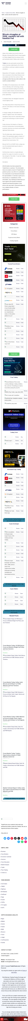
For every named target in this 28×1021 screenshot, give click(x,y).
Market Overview (14, 227)
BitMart (3, 921)
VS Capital (4, 905)
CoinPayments (5, 940)
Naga (2, 897)
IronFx (2, 907)
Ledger (3, 937)
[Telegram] (18, 841)
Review (18, 268)
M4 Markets (4, 891)
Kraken (3, 926)
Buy (22, 437)
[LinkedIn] (25, 838)
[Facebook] (8, 838)
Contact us (4, 872)
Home (3, 12)
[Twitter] (5, 838)
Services (3, 859)
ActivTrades (4, 883)
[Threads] (18, 838)
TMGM (3, 886)
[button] (26, 3)
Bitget (2, 918)
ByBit (2, 929)
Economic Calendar (6, 856)
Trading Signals (14, 240)
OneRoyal (3, 894)
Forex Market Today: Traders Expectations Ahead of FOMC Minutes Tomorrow (12, 755)
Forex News (14, 231)
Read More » (5, 652)
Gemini (3, 924)
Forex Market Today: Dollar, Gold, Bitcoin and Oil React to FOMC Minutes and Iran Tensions (13, 683)
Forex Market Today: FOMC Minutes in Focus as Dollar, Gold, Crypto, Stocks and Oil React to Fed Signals (13, 718)
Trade (22, 268)
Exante (3, 899)
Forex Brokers (4, 854)
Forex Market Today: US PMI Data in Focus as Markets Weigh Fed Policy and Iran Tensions (13, 647)
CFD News (14, 234)
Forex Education (5, 862)
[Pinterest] (12, 838)
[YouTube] (22, 838)
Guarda (3, 942)
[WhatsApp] (22, 841)
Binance (3, 932)
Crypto (2, 867)
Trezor (2, 934)
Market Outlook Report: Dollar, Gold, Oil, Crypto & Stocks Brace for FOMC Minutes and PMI (14, 789)
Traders (4, 63)
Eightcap (3, 889)
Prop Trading (4, 870)
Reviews (3, 851)
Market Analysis (5, 864)
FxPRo (3, 902)
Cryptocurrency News (10, 12)
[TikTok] (15, 838)
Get (22, 440)
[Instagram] (25, 841)
